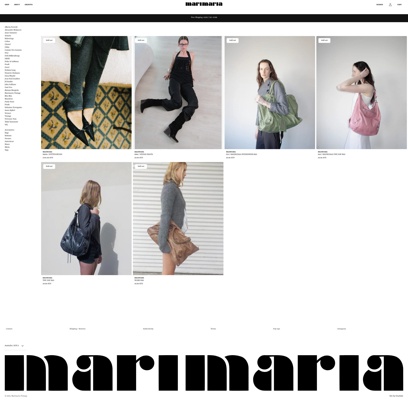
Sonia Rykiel (10, 110)
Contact (9, 329)
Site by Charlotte (396, 396)
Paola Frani (9, 102)
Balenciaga (9, 39)
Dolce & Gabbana (12, 62)
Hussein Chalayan (12, 73)
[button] (381, 4)
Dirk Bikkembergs (12, 56)
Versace (8, 113)
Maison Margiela (12, 90)
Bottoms (8, 136)
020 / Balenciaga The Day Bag (331, 154)
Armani (8, 36)
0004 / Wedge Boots (144, 154)
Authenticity (148, 329)
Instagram (341, 329)
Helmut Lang (10, 70)
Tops (6, 150)
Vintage (8, 116)
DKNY (7, 59)
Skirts (7, 147)
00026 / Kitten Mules (52, 154)
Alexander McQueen (13, 30)
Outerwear (9, 141)
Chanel (8, 44)
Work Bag (139, 280)
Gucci (7, 67)
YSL (6, 125)
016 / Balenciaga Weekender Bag (241, 154)
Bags (7, 133)
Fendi (7, 64)
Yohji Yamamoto (11, 122)
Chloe (7, 47)
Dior (6, 53)
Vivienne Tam (10, 119)
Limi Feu (8, 87)
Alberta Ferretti (11, 27)
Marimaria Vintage (13, 93)
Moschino (9, 99)
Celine (7, 42)
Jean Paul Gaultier (12, 79)
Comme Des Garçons (13, 50)
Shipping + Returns (77, 329)
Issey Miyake (10, 76)
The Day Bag (48, 280)
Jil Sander (9, 82)
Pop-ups (276, 329)
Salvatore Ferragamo (13, 108)
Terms (213, 329)
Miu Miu (8, 96)
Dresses (8, 139)
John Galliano (10, 85)
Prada (7, 105)
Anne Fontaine (11, 33)
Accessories (9, 130)
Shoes (7, 144)
